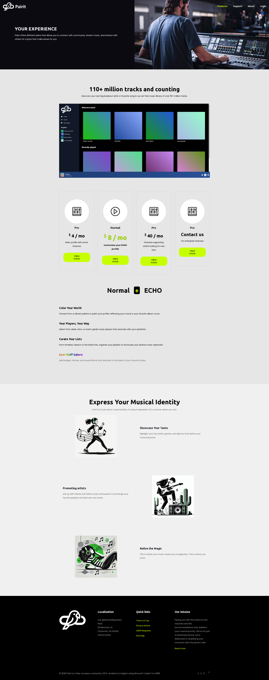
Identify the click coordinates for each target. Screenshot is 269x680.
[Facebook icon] (198, 673)
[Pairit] (14, 6)
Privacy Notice (143, 625)
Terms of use (142, 620)
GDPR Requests (143, 630)
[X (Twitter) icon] (201, 673)
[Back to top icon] (209, 672)
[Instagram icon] (204, 673)
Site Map (140, 635)
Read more (180, 648)
